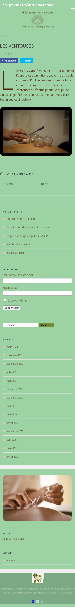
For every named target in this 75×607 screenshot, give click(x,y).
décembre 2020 (14, 389)
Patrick (8, 54)
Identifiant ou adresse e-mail (18, 275)
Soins (3, 36)
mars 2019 (12, 448)
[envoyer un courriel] (37, 601)
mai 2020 (11, 406)
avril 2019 (12, 439)
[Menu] (70, 5)
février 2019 (12, 456)
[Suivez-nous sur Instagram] (42, 601)
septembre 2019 (15, 431)
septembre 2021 (15, 363)
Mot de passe (10, 287)
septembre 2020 (15, 397)
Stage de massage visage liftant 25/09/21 (28, 236)
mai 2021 (11, 380)
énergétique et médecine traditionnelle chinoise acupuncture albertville (30, 5)
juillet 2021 (12, 372)
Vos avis (11, 560)
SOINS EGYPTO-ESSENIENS (21, 219)
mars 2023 (12, 347)
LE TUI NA (43, 184)
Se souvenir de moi (18, 300)
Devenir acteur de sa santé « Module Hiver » (30, 227)
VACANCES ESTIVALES (18, 244)
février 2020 (12, 423)
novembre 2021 (15, 355)
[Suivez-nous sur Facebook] (32, 601)
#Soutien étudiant (16, 253)
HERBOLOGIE (7, 184)
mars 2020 (12, 414)
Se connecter (12, 308)
